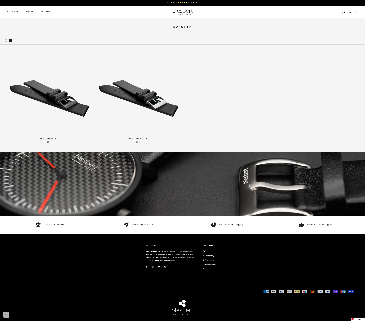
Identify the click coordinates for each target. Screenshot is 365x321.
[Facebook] (146, 266)
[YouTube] (159, 266)
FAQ (204, 251)
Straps (29, 12)
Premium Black (49, 139)
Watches (13, 12)
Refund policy (208, 260)
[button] (358, 319)
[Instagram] (153, 266)
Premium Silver (138, 139)
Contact (206, 269)
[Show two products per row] (6, 40)
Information (47, 12)
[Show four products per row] (10, 40)
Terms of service (209, 264)
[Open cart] (356, 11)
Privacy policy (208, 255)
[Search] (350, 11)
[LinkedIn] (165, 266)
